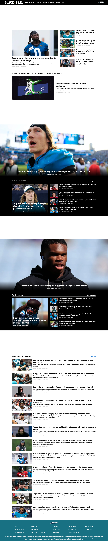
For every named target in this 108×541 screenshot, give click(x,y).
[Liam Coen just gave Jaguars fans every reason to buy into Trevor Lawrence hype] (73, 202)
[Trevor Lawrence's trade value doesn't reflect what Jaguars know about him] (73, 210)
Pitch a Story (35, 529)
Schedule (38, 2)
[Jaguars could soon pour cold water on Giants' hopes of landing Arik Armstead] (54, 405)
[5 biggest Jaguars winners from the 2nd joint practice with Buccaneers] (54, 378)
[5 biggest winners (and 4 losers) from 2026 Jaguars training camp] (78, 63)
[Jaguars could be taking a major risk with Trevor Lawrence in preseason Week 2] (30, 198)
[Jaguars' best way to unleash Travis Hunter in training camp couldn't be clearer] (73, 324)
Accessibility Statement (38, 532)
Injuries (57, 2)
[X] (98, 2)
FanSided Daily (19, 529)
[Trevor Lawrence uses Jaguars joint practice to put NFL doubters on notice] (73, 187)
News (26, 2)
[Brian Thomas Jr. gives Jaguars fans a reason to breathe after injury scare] (54, 458)
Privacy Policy (57, 529)
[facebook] (94, 2)
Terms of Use (72, 529)
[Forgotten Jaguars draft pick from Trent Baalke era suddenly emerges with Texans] (54, 365)
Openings (34, 526)
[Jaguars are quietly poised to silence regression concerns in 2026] (54, 485)
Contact (55, 526)
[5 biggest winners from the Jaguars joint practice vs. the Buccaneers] (54, 471)
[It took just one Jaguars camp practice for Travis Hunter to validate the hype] (73, 316)
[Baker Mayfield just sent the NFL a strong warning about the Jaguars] (54, 445)
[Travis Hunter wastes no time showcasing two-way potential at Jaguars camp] (73, 301)
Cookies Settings (73, 532)
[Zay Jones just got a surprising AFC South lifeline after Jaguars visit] (54, 512)
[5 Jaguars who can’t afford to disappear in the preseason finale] (78, 34)
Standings (46, 2)
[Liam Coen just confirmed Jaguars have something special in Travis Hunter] (30, 312)
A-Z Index (56, 532)
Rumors (31, 2)
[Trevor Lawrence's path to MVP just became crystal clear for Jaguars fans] (54, 150)
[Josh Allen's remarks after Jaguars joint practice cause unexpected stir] (54, 391)
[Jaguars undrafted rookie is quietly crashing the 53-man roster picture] (54, 498)
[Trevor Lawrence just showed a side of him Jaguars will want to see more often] (54, 431)
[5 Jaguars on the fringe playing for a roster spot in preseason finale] (54, 418)
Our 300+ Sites (72, 526)
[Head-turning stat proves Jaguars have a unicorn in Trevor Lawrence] (73, 194)
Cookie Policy (89, 529)
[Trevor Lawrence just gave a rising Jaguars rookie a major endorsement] (78, 53)
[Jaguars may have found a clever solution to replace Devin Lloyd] (35, 48)
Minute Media (12, 536)
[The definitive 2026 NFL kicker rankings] (54, 88)
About (16, 526)
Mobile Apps (89, 526)
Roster (52, 2)
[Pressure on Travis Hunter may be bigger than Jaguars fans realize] (54, 265)
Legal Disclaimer (19, 532)
